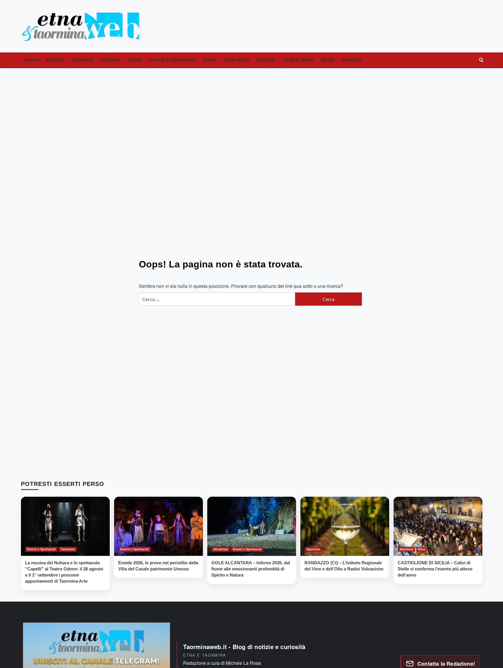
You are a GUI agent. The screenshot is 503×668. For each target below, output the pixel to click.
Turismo (110, 60)
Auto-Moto (236, 60)
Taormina (68, 549)
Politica (55, 60)
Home (31, 60)
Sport (209, 60)
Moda (327, 60)
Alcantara (220, 549)
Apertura (313, 549)
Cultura (265, 60)
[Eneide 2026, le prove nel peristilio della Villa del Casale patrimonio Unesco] (158, 526)
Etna (421, 549)
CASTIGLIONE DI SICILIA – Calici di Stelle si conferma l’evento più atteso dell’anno (435, 568)
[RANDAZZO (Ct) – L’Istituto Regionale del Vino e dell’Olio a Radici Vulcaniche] (344, 526)
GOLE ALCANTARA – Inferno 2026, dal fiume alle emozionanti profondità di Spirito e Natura (250, 568)
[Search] (481, 59)
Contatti (351, 60)
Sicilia (134, 60)
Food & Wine (298, 60)
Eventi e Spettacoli (172, 60)
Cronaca (82, 60)
